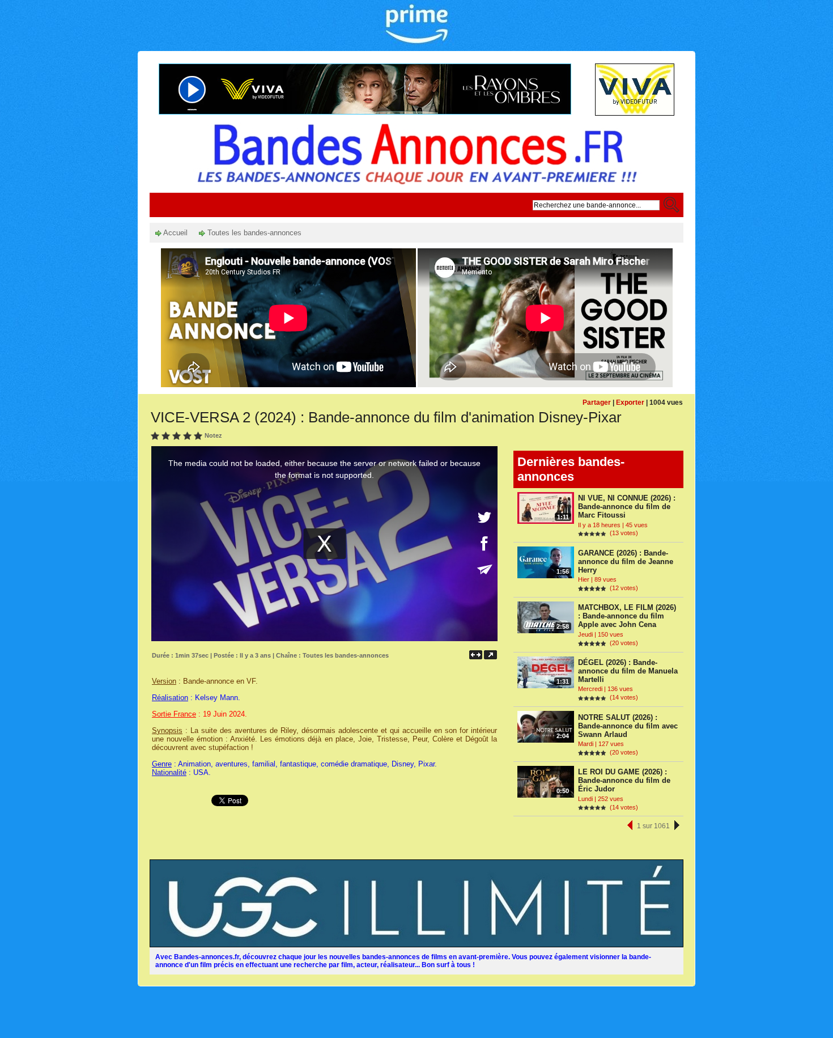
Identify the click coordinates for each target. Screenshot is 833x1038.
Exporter (630, 402)
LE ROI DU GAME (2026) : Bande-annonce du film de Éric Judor (624, 780)
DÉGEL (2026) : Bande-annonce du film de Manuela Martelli (628, 671)
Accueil (175, 232)
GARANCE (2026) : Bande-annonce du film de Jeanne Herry (625, 561)
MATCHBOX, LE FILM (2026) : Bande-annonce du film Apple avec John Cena (627, 616)
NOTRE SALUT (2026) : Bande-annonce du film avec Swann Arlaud (628, 726)
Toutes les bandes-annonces (253, 232)
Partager (597, 402)
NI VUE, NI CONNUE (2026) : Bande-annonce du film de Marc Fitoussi (626, 506)
